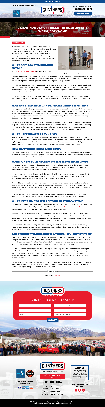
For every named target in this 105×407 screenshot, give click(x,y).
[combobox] (70, 305)
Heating (57, 275)
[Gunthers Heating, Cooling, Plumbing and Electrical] (52, 11)
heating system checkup (27, 72)
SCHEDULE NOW (83, 14)
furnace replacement (72, 207)
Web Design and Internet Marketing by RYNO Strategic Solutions (52, 403)
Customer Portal (52, 2)
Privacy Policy (71, 402)
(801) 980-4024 (83, 9)
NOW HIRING (5, 37)
